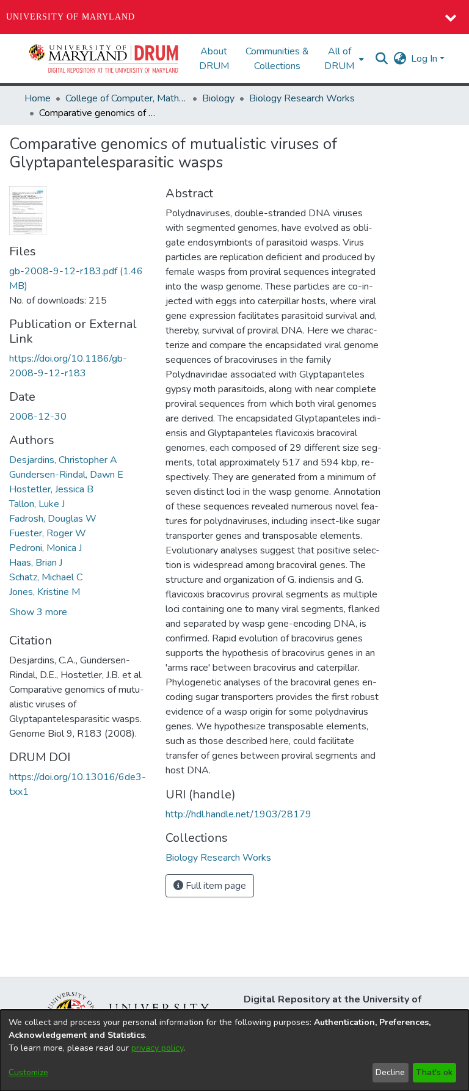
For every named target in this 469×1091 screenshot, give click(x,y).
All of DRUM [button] (339, 59)
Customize (28, 1072)
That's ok (434, 1072)
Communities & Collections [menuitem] (277, 59)
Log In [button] (425, 58)
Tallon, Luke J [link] (37, 504)
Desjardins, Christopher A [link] (63, 460)
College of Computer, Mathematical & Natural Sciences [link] (126, 98)
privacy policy (157, 1048)
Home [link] (37, 98)
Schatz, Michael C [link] (45, 577)
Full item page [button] (214, 885)
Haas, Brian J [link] (35, 562)
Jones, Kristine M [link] (44, 592)
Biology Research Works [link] (302, 98)
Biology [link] (218, 98)
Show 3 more (38, 612)
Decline (390, 1072)
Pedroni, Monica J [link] (45, 548)
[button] (104, 58)
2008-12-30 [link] (38, 416)
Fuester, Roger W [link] (47, 533)
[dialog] (234, 1050)
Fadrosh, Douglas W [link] (52, 518)
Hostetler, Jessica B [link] (51, 489)
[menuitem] (343, 58)
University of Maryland (70, 16)
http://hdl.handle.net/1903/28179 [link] (238, 814)
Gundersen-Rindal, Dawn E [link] (66, 474)
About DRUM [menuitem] (214, 59)
